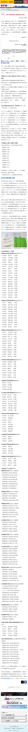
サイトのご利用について (14, 726)
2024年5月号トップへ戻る (14, 687)
